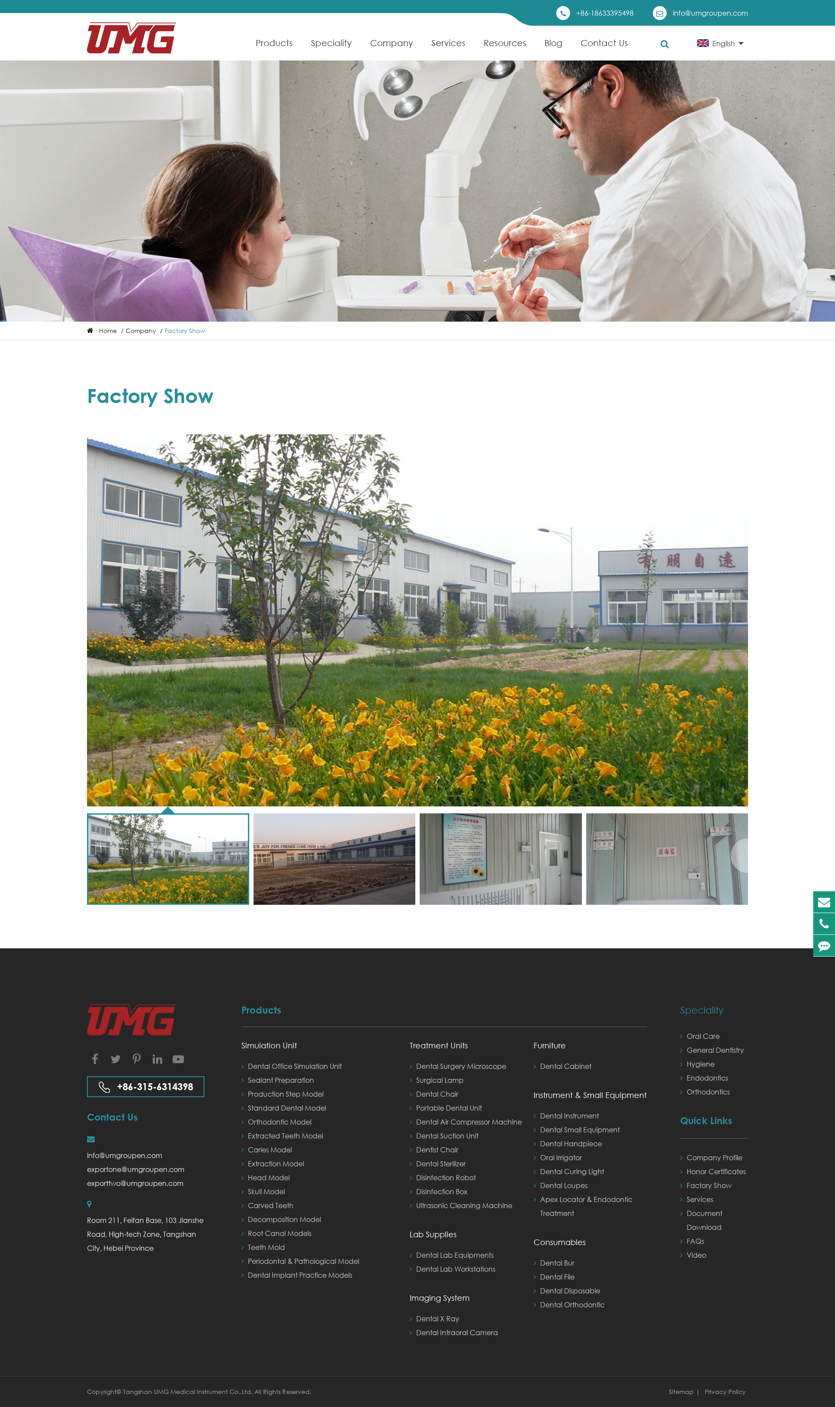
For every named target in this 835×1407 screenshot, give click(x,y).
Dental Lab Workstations (455, 1268)
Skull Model (266, 1191)
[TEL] (824, 923)
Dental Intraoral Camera (457, 1332)
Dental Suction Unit (447, 1135)
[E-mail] (824, 902)
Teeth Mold (266, 1247)
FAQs (695, 1241)
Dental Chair (437, 1093)
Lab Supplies (433, 1234)
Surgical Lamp (440, 1080)
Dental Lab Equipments (455, 1254)
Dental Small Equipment (580, 1129)
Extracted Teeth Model (285, 1135)
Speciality (331, 43)
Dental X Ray (437, 1318)
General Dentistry (715, 1049)
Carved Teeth (271, 1205)
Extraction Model (276, 1163)
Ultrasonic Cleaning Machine (464, 1205)
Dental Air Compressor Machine (469, 1121)
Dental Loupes (564, 1185)
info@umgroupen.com (710, 12)
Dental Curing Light (572, 1171)
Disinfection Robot (446, 1177)
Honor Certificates (716, 1171)
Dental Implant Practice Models (300, 1274)
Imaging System (440, 1298)
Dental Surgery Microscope (461, 1066)
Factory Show (185, 330)
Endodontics (707, 1077)
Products (274, 43)
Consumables (560, 1242)
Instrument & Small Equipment (590, 1095)
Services (448, 43)
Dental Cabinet (565, 1066)
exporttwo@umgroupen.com (135, 1183)
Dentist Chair (437, 1149)
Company (391, 43)
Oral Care (703, 1036)
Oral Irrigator (561, 1157)
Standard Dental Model (287, 1107)
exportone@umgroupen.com (135, 1169)
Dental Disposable (570, 1290)
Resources (505, 43)
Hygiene (701, 1063)
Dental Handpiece (571, 1143)
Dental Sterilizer (441, 1163)
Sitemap (681, 1391)
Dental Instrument (569, 1115)
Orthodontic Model (279, 1121)
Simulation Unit (269, 1045)
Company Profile (714, 1157)
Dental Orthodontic (572, 1304)
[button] (739, 855)
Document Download (704, 1220)
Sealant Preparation (281, 1080)
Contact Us (604, 43)
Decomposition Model (284, 1219)
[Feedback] (824, 945)
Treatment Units (439, 1045)
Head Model (269, 1177)
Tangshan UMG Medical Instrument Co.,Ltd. (188, 1391)
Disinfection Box (442, 1191)
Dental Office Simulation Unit (295, 1066)
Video (696, 1254)
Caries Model (270, 1149)
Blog (553, 43)
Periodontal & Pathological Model (303, 1261)
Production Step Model (286, 1093)
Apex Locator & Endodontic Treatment (586, 1206)
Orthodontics (708, 1091)
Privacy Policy (725, 1391)
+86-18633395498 (605, 12)
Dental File (557, 1276)
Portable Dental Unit (449, 1107)
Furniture (550, 1045)
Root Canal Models (279, 1233)
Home (108, 330)
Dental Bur (557, 1262)
